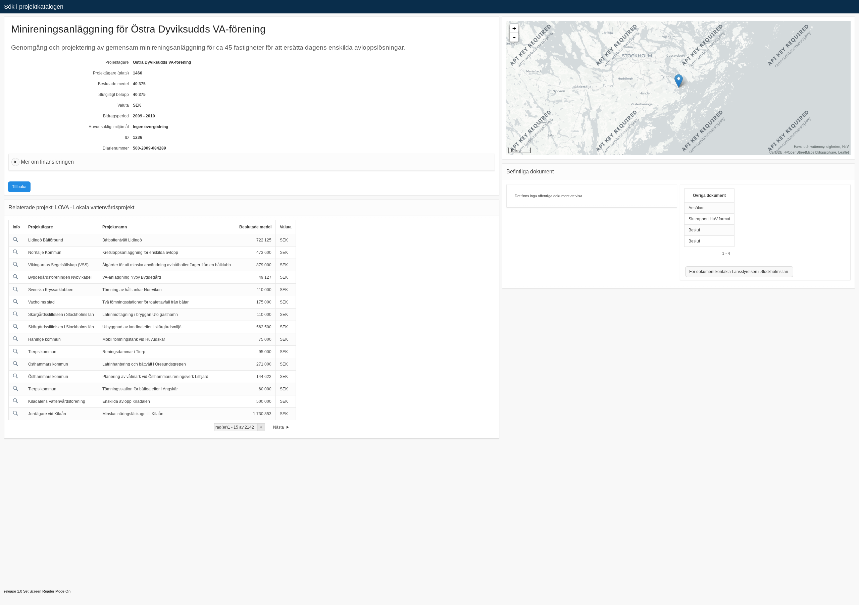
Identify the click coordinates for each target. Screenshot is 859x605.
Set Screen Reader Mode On (46, 591)
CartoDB (775, 152)
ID (127, 137)
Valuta (123, 105)
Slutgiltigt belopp (113, 94)
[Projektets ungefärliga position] (678, 81)
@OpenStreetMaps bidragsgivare (810, 152)
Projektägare (117, 62)
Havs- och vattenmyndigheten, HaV (821, 146)
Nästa (279, 427)
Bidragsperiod (116, 116)
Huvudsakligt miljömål (109, 126)
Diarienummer (116, 148)
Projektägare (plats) (111, 73)
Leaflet (843, 152)
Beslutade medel (113, 83)
